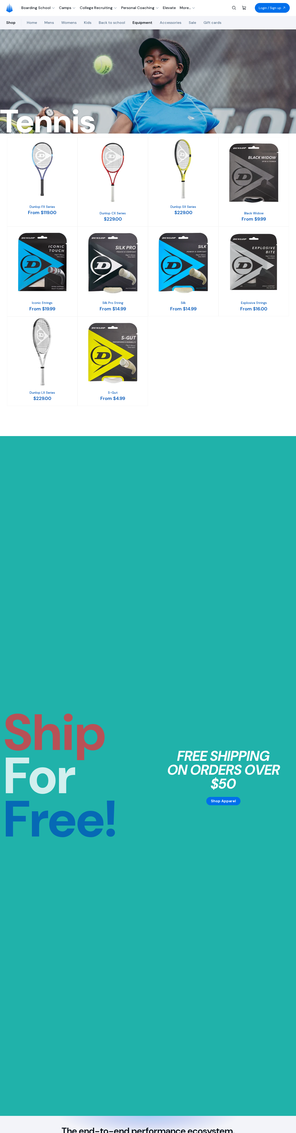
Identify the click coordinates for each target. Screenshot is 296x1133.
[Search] (234, 8)
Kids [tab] (87, 22)
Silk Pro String (112, 303)
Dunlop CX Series (113, 213)
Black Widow (254, 213)
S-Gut (113, 392)
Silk (183, 303)
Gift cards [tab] (212, 22)
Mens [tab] (49, 22)
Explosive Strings (254, 303)
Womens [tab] (69, 22)
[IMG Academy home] (11, 7)
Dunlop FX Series (42, 207)
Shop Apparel (223, 801)
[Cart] (244, 8)
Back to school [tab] (112, 22)
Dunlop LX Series (42, 392)
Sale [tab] (192, 22)
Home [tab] (32, 22)
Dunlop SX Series (183, 207)
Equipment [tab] (142, 22)
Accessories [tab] (170, 22)
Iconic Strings (42, 303)
